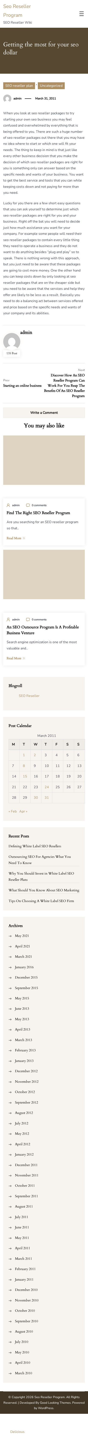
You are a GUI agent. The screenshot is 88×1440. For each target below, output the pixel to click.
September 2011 (26, 1196)
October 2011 (25, 1185)
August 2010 (24, 1331)
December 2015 (26, 977)
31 (47, 797)
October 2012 (25, 1092)
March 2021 (23, 956)
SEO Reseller (29, 695)
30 (36, 797)
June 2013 (22, 1008)
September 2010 (26, 1321)
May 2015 (22, 998)
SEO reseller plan (19, 85)
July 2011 (21, 1217)
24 (47, 787)
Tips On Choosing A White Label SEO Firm (41, 901)
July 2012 (21, 1123)
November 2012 (26, 1081)
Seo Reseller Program (49, 1397)
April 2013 (22, 1029)
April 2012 (22, 1144)
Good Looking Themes (55, 1403)
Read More (14, 538)
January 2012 (24, 1154)
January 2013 (24, 1060)
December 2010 (26, 1289)
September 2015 (26, 988)
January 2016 (24, 967)
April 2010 (22, 1362)
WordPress (45, 1408)
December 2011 (26, 1165)
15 (25, 776)
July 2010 (21, 1341)
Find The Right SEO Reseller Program (38, 512)
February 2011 (25, 1269)
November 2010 (26, 1300)
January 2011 (24, 1279)
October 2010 (25, 1310)
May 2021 (22, 935)
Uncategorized (51, 85)
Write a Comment (44, 412)
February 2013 (25, 1050)
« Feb (13, 811)
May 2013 (22, 1019)
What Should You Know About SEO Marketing (44, 890)
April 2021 (22, 946)
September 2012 (26, 1102)
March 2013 (23, 1040)
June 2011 (22, 1227)
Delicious (17, 1431)
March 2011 (23, 1258)
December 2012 (26, 1071)
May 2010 (22, 1352)
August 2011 (24, 1206)
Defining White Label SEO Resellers (35, 846)
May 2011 (22, 1237)
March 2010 (23, 1373)
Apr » (23, 811)
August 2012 (24, 1112)
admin (17, 98)
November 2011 (26, 1175)
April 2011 (22, 1248)
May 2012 (22, 1133)
